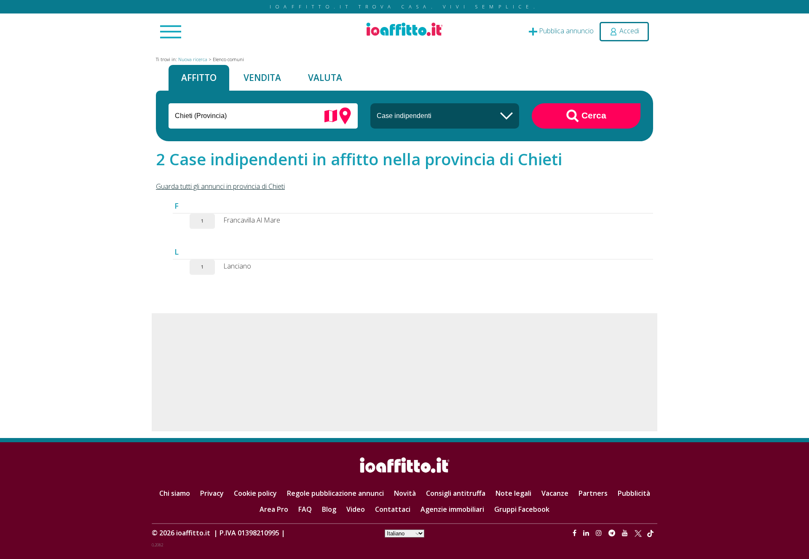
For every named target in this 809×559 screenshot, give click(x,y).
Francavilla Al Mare (251, 220)
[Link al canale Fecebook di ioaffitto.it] (575, 533)
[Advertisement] (404, 372)
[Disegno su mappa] (330, 115)
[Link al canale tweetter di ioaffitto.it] (638, 533)
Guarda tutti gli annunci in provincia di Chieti (220, 186)
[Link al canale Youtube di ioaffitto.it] (626, 533)
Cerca (592, 115)
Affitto (199, 77)
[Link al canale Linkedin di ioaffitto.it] (587, 533)
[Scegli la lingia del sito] (404, 533)
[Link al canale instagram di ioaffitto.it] (599, 533)
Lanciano (237, 266)
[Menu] (170, 32)
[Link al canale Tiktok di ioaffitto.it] (650, 533)
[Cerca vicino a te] (345, 115)
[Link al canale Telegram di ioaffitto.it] (612, 533)
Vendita (262, 77)
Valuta (325, 77)
